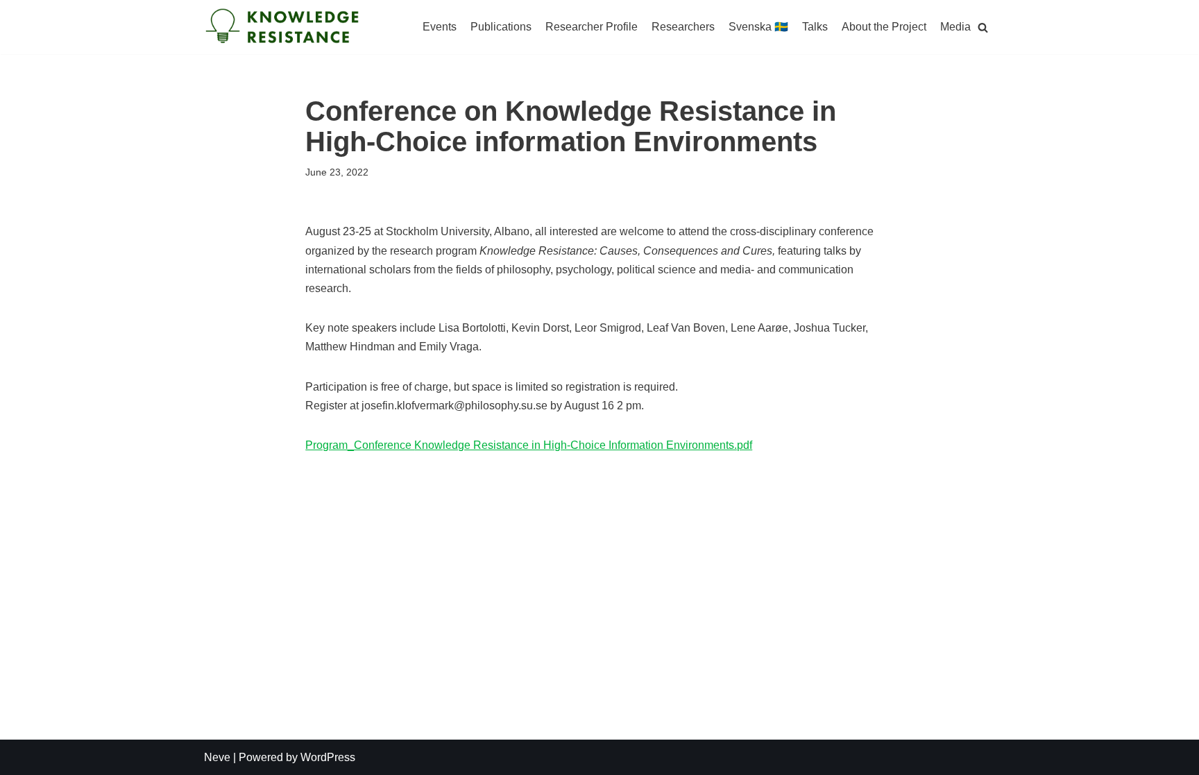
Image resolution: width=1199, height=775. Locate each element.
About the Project (884, 27)
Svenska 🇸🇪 (758, 27)
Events (440, 27)
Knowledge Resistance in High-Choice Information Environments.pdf (583, 445)
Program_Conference (359, 445)
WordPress (327, 757)
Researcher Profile (591, 27)
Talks (815, 27)
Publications (501, 27)
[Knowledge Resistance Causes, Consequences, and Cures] (284, 27)
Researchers (683, 27)
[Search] (983, 27)
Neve (217, 757)
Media (955, 27)
